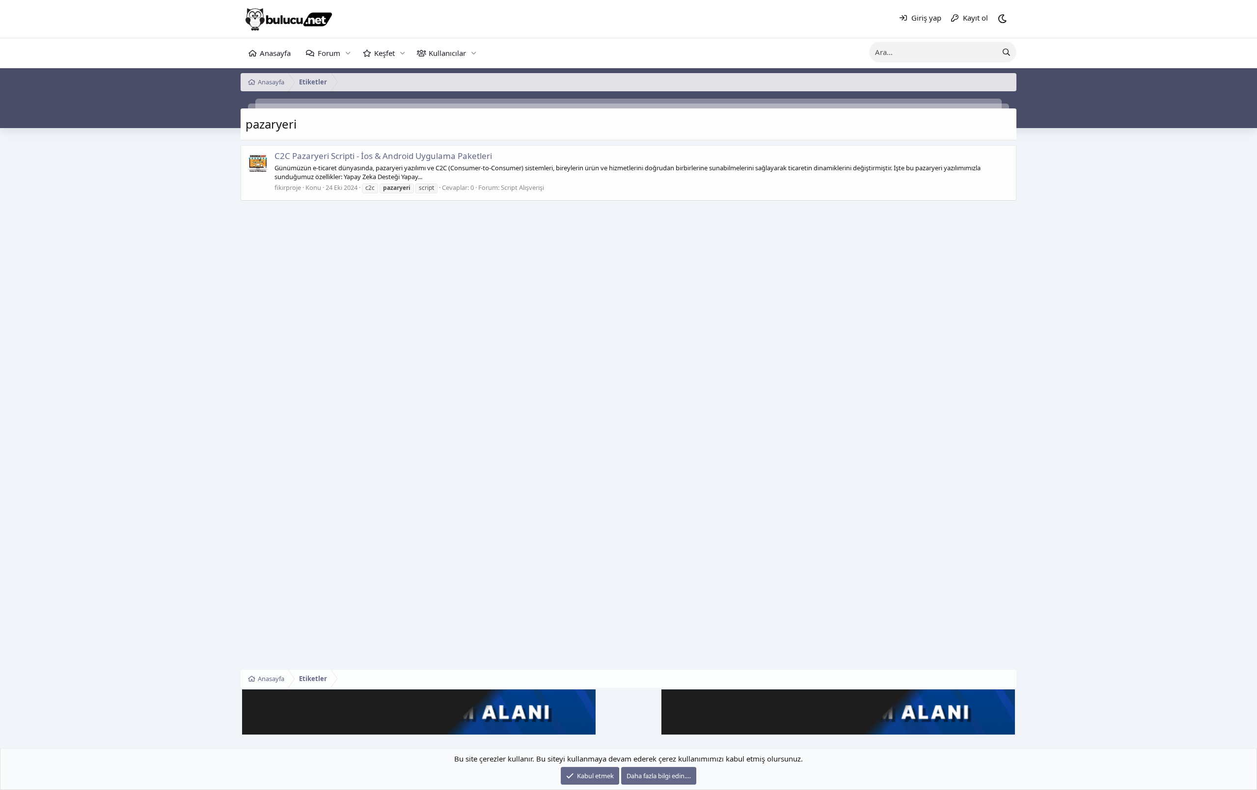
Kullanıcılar (447, 53)
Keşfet (384, 53)
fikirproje (287, 187)
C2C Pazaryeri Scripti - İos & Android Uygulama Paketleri (383, 155)
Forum (329, 53)
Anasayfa (275, 53)
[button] (348, 53)
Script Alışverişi (522, 187)
